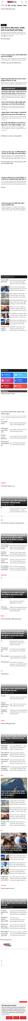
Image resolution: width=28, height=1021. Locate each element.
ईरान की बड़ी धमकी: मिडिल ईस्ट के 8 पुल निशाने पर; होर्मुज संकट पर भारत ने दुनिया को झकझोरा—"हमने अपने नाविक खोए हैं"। (14, 124)
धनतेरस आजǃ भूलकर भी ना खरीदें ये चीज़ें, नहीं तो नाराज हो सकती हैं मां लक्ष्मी (12, 204)
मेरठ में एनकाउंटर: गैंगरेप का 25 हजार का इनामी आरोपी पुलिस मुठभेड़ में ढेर (18, 430)
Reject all (16, 1017)
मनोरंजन (3, 720)
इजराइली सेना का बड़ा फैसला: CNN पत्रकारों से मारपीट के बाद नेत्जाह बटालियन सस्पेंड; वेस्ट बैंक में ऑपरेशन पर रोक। (18, 328)
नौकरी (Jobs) (4, 984)
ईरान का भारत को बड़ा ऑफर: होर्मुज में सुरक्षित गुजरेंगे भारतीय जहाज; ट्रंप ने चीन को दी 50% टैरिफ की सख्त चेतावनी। (14, 103)
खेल (2, 520)
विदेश (9, 5)
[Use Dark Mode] (22, 2)
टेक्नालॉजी (3, 483)
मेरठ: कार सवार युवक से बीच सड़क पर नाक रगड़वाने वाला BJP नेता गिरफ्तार (18, 443)
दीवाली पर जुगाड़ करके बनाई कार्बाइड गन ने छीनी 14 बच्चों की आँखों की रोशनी (18, 423)
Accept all (23, 1017)
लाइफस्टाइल (19, 5)
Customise (9, 1017)
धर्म (1, 671)
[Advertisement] (14, 226)
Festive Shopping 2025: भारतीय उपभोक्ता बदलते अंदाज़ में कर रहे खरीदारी (14, 55)
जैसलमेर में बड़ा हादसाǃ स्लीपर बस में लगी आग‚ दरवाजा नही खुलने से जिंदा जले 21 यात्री (13, 79)
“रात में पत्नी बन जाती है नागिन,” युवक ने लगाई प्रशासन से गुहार (12, 413)
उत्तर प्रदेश (13, 5)
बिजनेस (24, 5)
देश (6, 5)
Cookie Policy (5, 1014)
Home (2, 5)
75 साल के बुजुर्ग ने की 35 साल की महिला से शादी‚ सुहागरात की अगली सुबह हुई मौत (18, 437)
